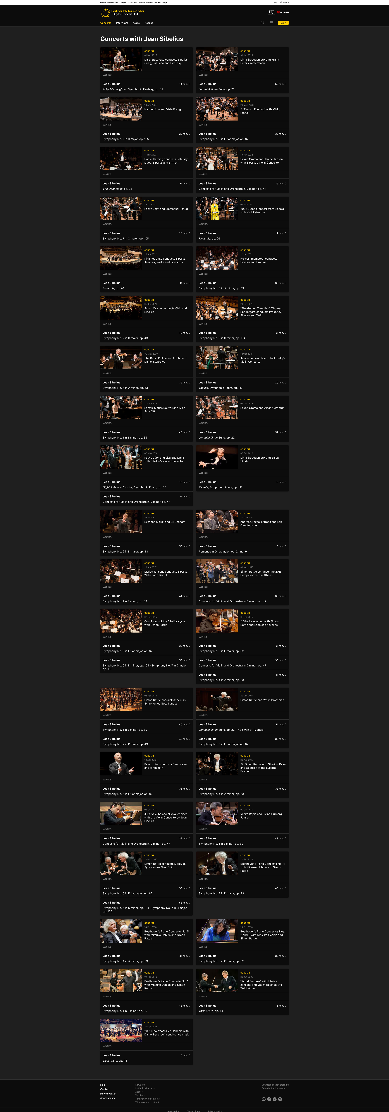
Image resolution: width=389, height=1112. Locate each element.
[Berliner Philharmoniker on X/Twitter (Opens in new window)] (275, 1099)
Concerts (105, 22)
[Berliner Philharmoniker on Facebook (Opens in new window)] (269, 1099)
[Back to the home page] (122, 12)
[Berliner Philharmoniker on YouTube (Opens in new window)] (264, 1099)
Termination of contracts (147, 1098)
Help (275, 2)
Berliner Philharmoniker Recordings (153, 2)
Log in (283, 23)
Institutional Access (145, 1088)
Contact (105, 1089)
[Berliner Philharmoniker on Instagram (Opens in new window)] (280, 1099)
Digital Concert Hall (129, 2)
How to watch (108, 1093)
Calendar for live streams (274, 1088)
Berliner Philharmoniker (109, 2)
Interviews (122, 22)
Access (149, 22)
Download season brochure (275, 1084)
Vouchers (140, 1095)
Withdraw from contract (147, 1102)
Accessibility (107, 1098)
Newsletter (140, 1084)
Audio (136, 22)
